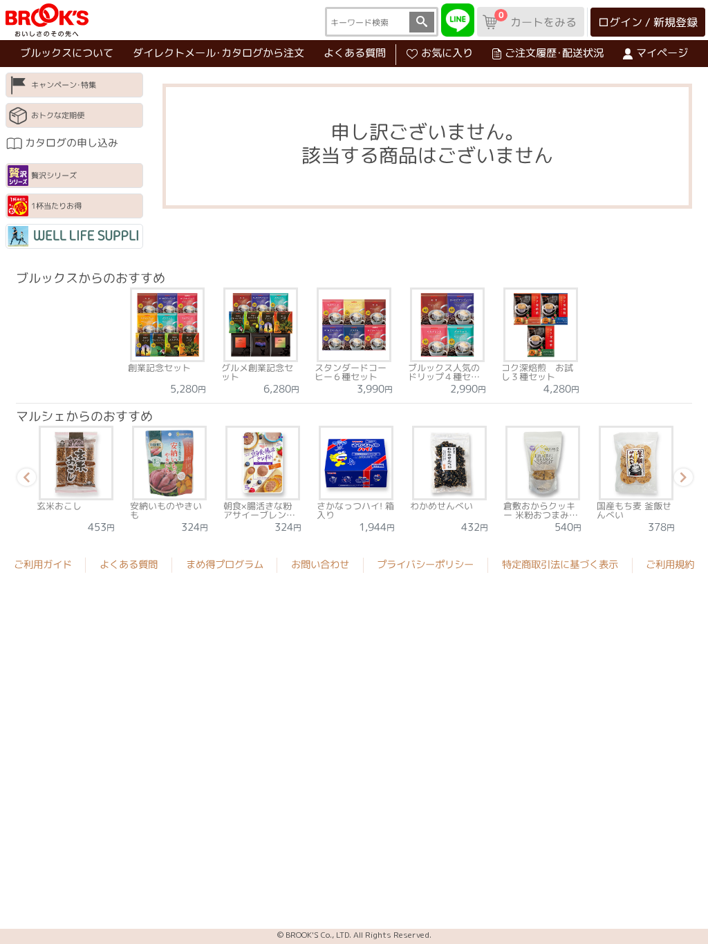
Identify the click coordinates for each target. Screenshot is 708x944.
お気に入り (447, 53)
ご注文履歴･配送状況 (554, 53)
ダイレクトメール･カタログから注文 (218, 53)
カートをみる (537, 19)
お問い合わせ (320, 565)
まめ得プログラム (224, 565)
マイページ (662, 53)
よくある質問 (355, 53)
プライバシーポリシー (425, 565)
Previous (24, 479)
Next (681, 479)
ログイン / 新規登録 (648, 22)
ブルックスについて (66, 53)
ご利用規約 (670, 565)
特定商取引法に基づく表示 (560, 565)
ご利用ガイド (43, 565)
